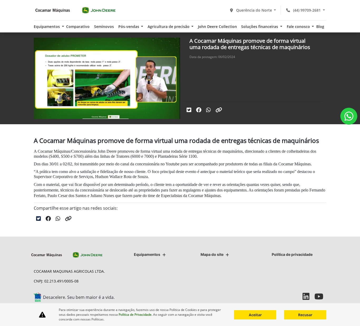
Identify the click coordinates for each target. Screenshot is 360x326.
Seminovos (104, 26)
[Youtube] (320, 296)
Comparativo (78, 26)
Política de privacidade (292, 254)
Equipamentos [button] (47, 26)
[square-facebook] (285, 296)
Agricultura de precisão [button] (169, 26)
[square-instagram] (297, 296)
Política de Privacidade (135, 314)
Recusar (305, 314)
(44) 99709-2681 (307, 10)
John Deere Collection (217, 26)
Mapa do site (212, 254)
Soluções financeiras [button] (260, 26)
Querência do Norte (254, 10)
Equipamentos (147, 254)
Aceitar (255, 314)
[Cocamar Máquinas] (75, 10)
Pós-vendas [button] (129, 26)
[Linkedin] (308, 296)
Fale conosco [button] (299, 26)
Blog (320, 26)
